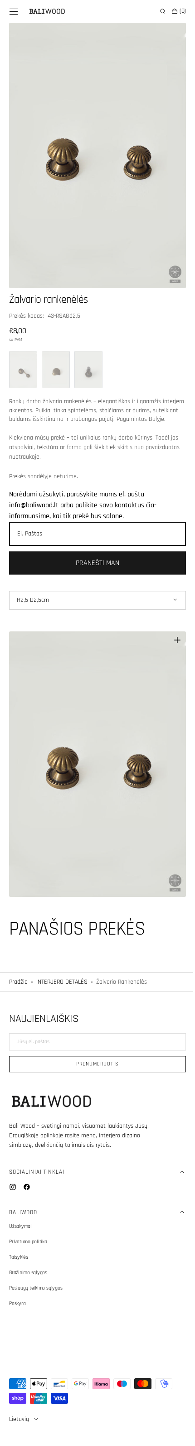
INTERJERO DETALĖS (62, 970)
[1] (23, 359)
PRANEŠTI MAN (94, 561)
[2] (56, 359)
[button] (14, 11)
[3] (88, 359)
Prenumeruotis (94, 1064)
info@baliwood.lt (33, 504)
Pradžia (18, 970)
